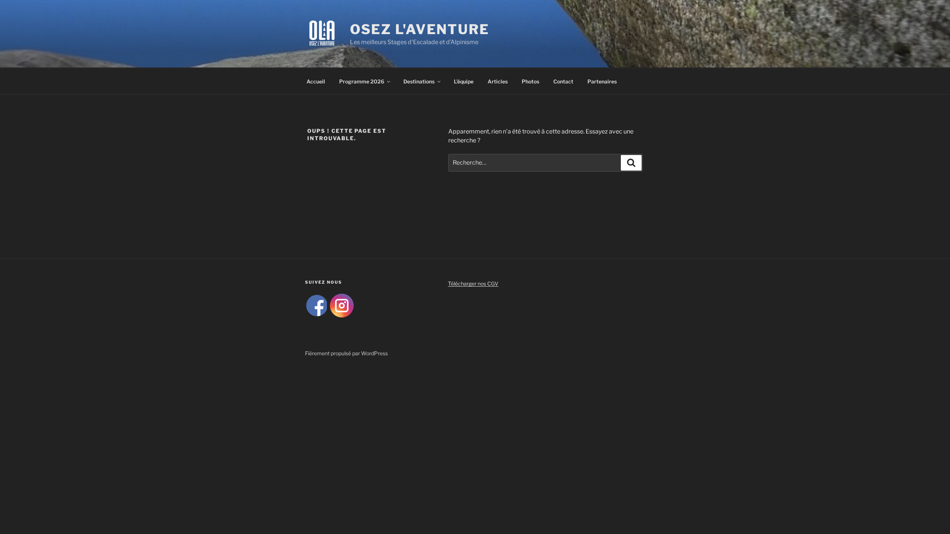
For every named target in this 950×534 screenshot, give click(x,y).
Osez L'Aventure (419, 29)
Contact (563, 81)
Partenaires (602, 81)
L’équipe (464, 81)
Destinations (419, 81)
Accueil (316, 81)
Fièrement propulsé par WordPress (346, 353)
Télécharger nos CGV (473, 283)
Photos (530, 81)
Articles (498, 81)
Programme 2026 (361, 81)
